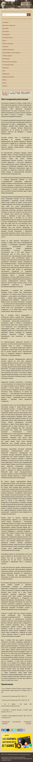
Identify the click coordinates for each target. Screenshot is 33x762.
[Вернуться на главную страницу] (16, 4)
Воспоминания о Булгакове (9, 61)
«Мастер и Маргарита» (8, 49)
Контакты (4, 86)
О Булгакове (5, 31)
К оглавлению (16, 721)
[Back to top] (29, 758)
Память (4, 79)
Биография (5, 28)
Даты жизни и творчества (8, 25)
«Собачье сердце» (7, 55)
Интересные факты (7, 37)
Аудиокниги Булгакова (8, 76)
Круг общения (6, 34)
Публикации (5, 67)
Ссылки (4, 83)
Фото (3, 70)
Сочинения (5, 46)
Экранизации (5, 73)
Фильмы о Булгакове (7, 43)
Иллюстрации (6, 58)
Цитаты (4, 40)
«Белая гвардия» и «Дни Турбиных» (11, 52)
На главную (5, 22)
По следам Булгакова (8, 64)
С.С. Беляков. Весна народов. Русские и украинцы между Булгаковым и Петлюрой (16, 93)
